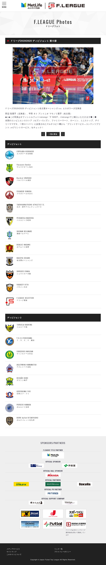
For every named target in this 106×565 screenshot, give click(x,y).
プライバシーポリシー (62, 551)
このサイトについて (14, 554)
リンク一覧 (58, 549)
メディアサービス (13, 549)
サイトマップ (12, 551)
